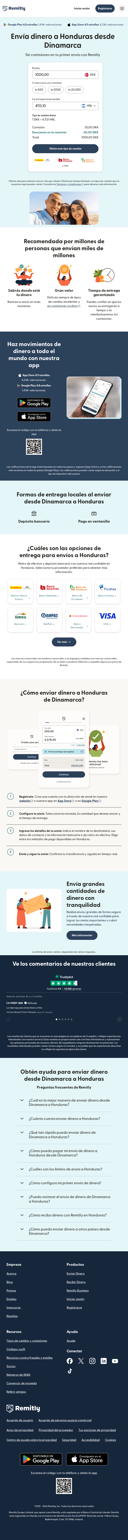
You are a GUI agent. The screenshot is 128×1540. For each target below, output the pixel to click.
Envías (36, 68)
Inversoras (13, 1307)
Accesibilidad (91, 1440)
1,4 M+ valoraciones (35, 25)
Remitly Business (78, 1290)
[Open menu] (122, 8)
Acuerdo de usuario (19, 1420)
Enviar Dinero (76, 1273)
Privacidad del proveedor (56, 1430)
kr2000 (56, 89)
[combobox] (91, 106)
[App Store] (34, 417)
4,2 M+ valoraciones (98, 25)
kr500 (39, 89)
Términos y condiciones (70, 184)
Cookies (110, 1440)
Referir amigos (16, 1391)
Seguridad (69, 1440)
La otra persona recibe (46, 99)
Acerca (11, 1273)
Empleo (11, 1299)
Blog (9, 1282)
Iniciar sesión (82, 8)
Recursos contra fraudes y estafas (29, 1357)
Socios (11, 1366)
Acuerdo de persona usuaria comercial (65, 1420)
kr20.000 (74, 89)
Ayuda (71, 1340)
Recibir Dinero (76, 1282)
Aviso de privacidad (19, 1430)
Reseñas (12, 1316)
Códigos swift (15, 1349)
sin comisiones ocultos (63, 306)
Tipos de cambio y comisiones (26, 1340)
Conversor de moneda (21, 1383)
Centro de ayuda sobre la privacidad (31, 1440)
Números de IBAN (18, 1374)
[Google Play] (34, 403)
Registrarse (105, 8)
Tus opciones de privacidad (97, 1430)
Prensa (11, 1290)
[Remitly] (14, 8)
